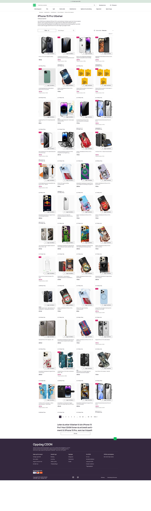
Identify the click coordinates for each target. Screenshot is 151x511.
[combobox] (66, 5)
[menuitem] (38, 9)
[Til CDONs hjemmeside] (34, 5)
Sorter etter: (99, 30)
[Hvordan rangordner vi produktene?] (94, 30)
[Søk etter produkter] (94, 5)
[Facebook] (78, 477)
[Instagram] (73, 477)
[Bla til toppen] (115, 438)
